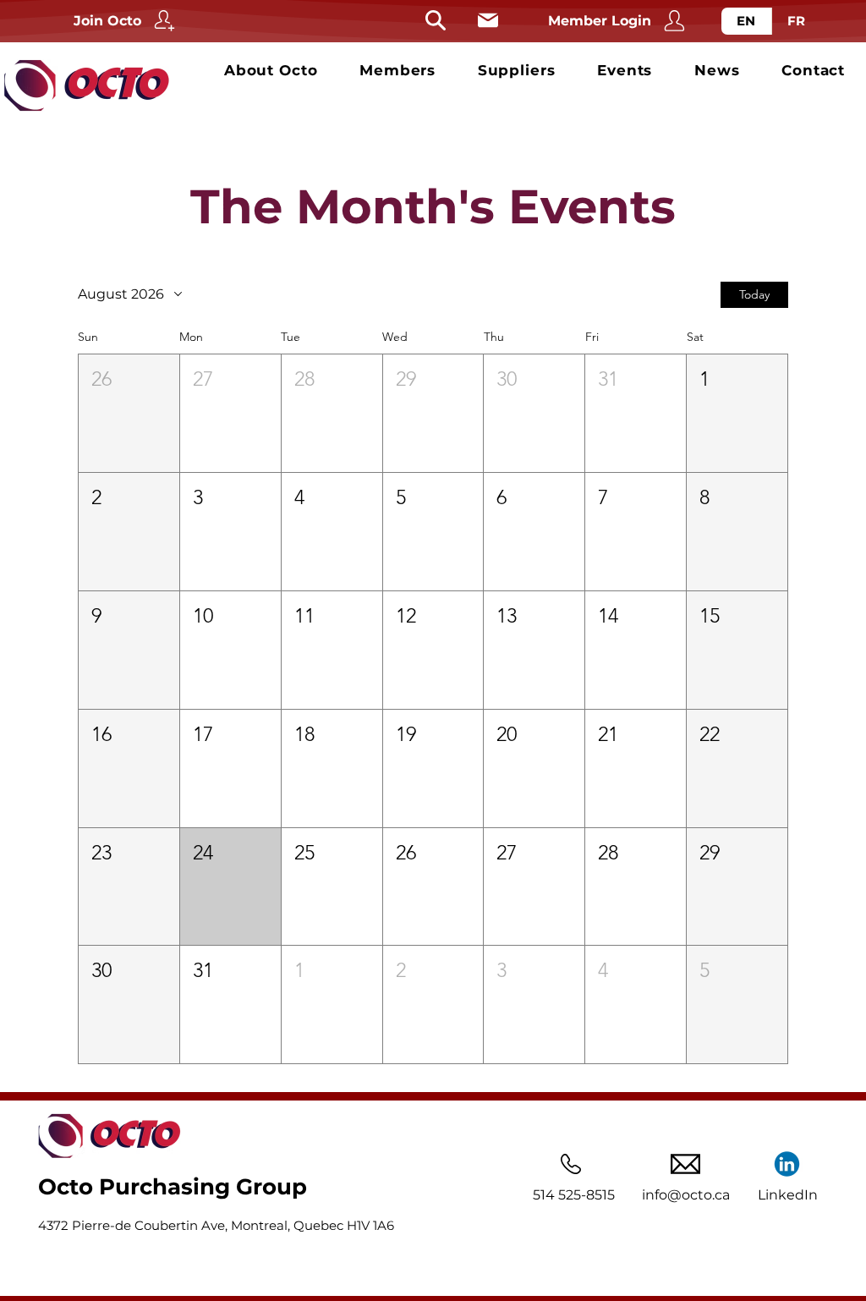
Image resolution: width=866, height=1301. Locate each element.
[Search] (435, 20)
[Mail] (487, 20)
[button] (129, 413)
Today (754, 294)
